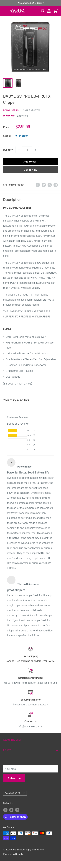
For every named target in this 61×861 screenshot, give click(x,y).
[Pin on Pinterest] (44, 184)
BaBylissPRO (11, 110)
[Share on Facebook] (38, 184)
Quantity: (8, 149)
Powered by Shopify (13, 853)
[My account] (49, 11)
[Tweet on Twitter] (50, 184)
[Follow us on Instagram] (17, 809)
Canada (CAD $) (12, 793)
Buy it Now (30, 169)
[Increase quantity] (35, 149)
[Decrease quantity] (19, 149)
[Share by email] (55, 184)
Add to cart (30, 161)
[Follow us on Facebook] (5, 809)
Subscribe (14, 778)
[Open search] (43, 11)
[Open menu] (4, 11)
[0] (55, 11)
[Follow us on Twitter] (11, 809)
